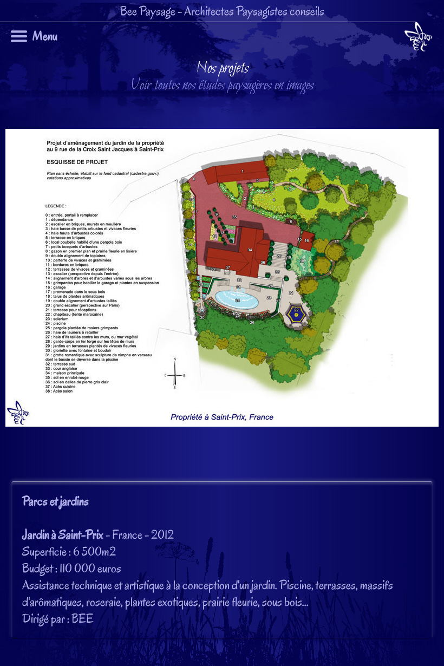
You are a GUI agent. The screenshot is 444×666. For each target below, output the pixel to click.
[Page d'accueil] (418, 39)
